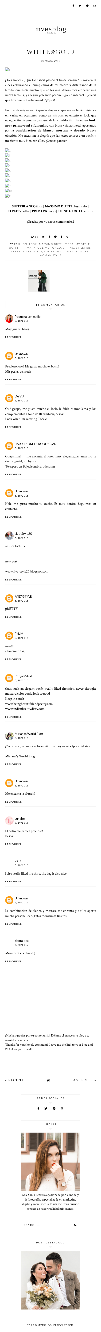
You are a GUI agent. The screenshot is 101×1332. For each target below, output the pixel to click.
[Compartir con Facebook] (49, 236)
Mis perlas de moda (18, 371)
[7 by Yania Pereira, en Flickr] (8, 175)
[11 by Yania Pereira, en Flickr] (8, 196)
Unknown (21, 354)
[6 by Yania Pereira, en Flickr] (8, 170)
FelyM (19, 634)
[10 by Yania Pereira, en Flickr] (8, 191)
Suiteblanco (54, 251)
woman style (50, 255)
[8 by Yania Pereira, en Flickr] (8, 181)
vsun (18, 861)
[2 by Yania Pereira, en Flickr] (8, 150)
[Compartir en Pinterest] (55, 236)
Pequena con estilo (28, 316)
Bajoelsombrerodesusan (39, 466)
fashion (20, 244)
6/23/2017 (22, 945)
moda (69, 244)
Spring (68, 247)
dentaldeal (22, 941)
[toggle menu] (7, 6)
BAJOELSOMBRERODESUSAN (35, 444)
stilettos (83, 247)
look (33, 244)
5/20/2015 (22, 865)
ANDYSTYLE (23, 596)
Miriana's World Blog (20, 756)
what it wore (78, 251)
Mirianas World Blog (29, 734)
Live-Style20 (23, 533)
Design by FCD (63, 1325)
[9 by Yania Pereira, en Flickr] (8, 186)
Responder (13, 337)
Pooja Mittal (23, 676)
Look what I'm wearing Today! (26, 418)
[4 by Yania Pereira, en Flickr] (8, 160)
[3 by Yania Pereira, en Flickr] (8, 155)
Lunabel (20, 818)
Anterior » (84, 1080)
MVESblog (45, 1325)
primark (29, 247)
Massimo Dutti (51, 244)
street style (21, 251)
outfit (14, 247)
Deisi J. (19, 396)
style (38, 251)
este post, (58, 115)
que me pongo (49, 247)
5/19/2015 (22, 823)
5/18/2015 (22, 321)
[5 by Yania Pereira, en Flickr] (8, 165)
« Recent (14, 1080)
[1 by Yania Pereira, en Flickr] (7, 69)
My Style (83, 244)
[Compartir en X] (43, 236)
